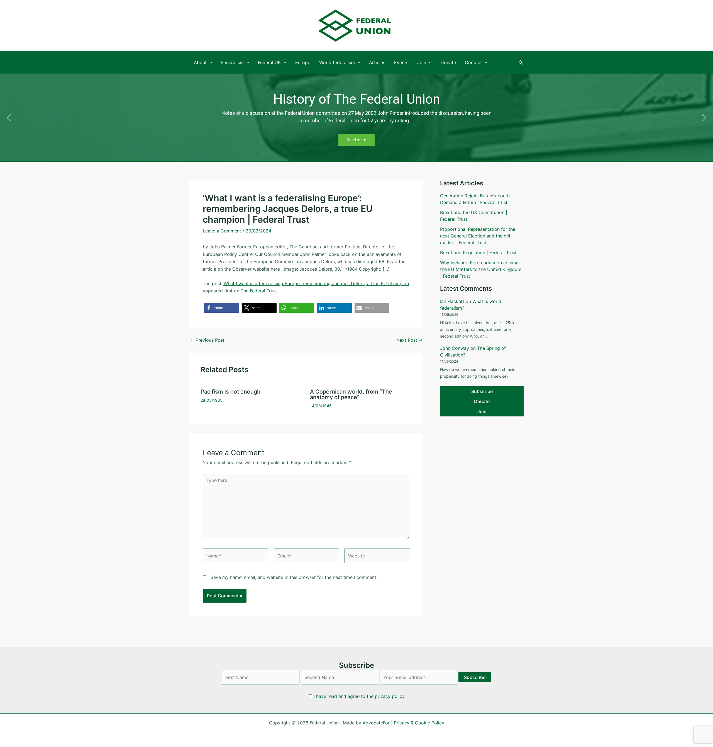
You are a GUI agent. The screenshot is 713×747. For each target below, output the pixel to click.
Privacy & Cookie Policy (419, 723)
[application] (209, 62)
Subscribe (482, 391)
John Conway (454, 348)
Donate (448, 62)
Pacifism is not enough (230, 391)
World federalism (337, 62)
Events (401, 62)
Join (421, 62)
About (200, 62)
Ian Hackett (452, 301)
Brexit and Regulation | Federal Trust (478, 252)
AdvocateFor (376, 723)
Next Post (409, 340)
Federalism (232, 62)
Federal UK (269, 62)
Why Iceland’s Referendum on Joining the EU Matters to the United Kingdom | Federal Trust (480, 269)
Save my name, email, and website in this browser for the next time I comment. (294, 577)
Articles (377, 62)
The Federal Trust (259, 291)
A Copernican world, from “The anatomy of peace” (351, 394)
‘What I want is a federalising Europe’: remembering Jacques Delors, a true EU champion (316, 283)
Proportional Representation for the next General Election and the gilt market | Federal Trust (477, 235)
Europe (302, 62)
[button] (521, 62)
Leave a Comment (222, 231)
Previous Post (207, 340)
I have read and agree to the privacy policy (359, 696)
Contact (473, 62)
